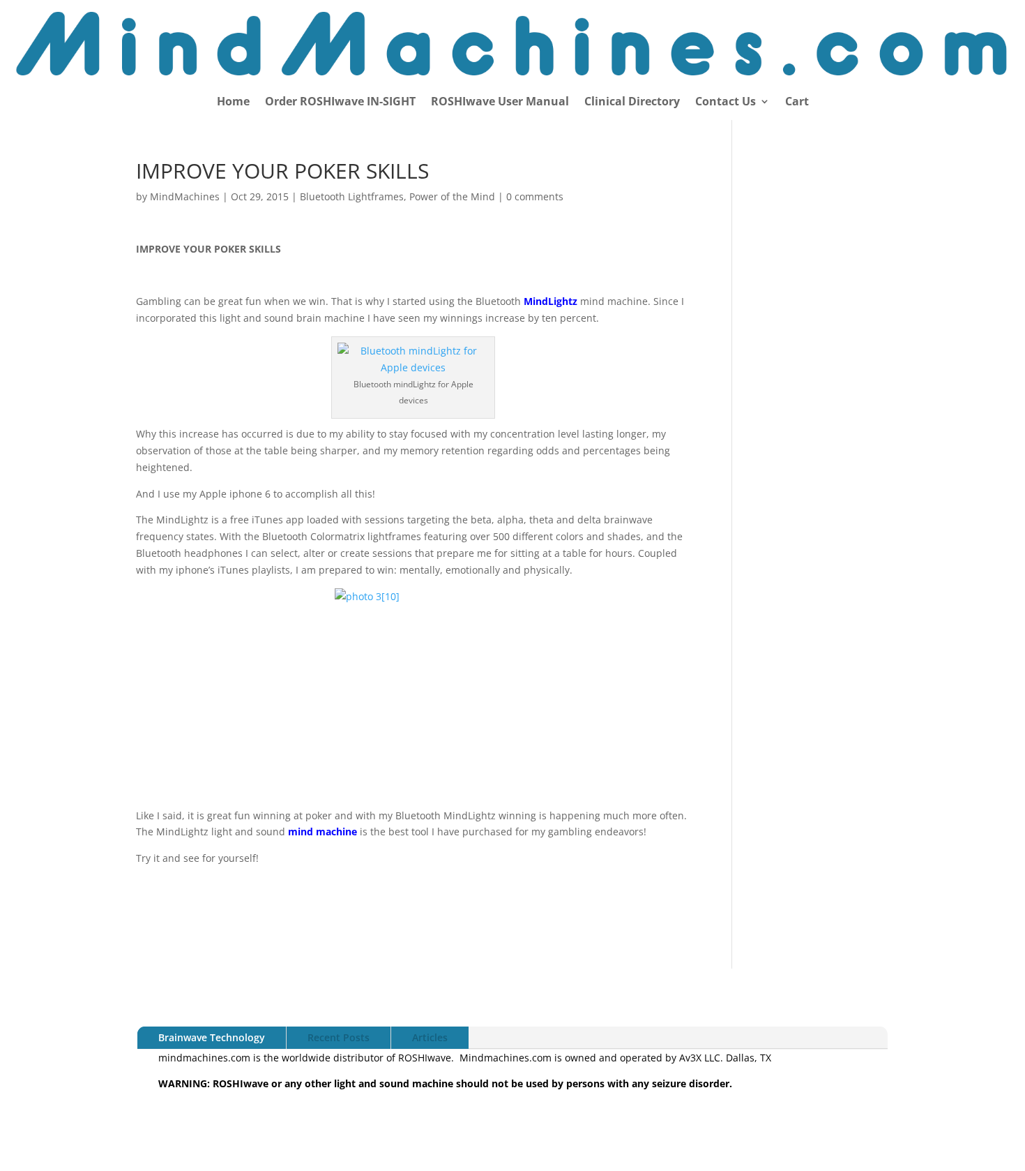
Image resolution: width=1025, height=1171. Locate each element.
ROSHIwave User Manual (500, 102)
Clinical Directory (632, 102)
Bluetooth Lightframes (352, 196)
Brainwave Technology (211, 1037)
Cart (797, 102)
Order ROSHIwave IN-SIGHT (340, 102)
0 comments (534, 196)
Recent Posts (339, 1037)
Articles (430, 1037)
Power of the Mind (452, 196)
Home (233, 102)
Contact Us (725, 102)
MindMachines (185, 196)
